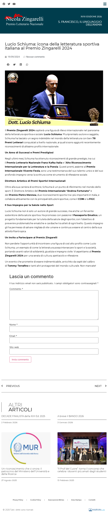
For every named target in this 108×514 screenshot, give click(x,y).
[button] (8, 64)
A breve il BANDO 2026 (71, 416)
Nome (13, 324)
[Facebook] (3, 3)
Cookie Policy (35, 500)
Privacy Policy (18, 500)
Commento (16, 289)
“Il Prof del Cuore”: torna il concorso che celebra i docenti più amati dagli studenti (82, 470)
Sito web (14, 347)
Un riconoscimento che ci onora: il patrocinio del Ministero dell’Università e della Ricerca (25, 471)
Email (13, 336)
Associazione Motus (56, 500)
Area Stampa (76, 500)
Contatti (92, 500)
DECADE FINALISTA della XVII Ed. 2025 (23, 416)
